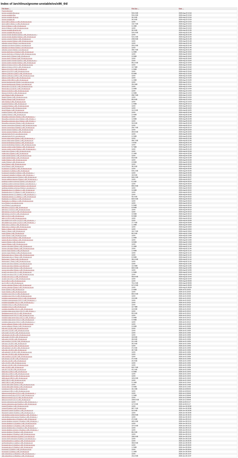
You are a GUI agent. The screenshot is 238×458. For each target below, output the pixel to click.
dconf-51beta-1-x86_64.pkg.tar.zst (13, 110)
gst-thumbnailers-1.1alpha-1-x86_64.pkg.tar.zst (17, 443)
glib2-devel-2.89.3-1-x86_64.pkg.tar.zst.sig (16, 376)
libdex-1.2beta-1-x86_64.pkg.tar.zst (13, 231)
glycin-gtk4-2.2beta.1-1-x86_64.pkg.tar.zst (15, 24)
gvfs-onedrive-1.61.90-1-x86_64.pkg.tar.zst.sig (17, 356)
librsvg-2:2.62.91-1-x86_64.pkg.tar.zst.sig (15, 91)
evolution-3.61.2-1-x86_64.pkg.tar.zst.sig (15, 304)
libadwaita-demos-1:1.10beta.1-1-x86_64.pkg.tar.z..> (19, 194)
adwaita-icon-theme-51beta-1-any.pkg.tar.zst (16, 45)
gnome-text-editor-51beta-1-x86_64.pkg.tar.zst (17, 268)
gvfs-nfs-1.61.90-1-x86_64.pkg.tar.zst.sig (15, 328)
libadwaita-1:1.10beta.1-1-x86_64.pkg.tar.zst (16, 199)
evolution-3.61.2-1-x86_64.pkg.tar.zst (14, 307)
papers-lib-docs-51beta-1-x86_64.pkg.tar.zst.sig (17, 240)
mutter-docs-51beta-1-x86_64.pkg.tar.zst (15, 153)
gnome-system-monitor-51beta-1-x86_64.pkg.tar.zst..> (19, 60)
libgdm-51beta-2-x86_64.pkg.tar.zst (13, 99)
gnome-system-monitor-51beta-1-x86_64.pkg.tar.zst (19, 63)
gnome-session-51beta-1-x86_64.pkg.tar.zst (16, 132)
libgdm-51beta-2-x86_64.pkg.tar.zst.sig (14, 97)
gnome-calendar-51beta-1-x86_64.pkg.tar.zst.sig (18, 287)
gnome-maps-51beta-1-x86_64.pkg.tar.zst (15, 250)
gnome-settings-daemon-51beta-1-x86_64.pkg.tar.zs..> (20, 179)
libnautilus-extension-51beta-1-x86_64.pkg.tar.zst (18, 123)
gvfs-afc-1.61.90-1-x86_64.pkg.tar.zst (14, 369)
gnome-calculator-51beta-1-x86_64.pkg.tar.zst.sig (18, 248)
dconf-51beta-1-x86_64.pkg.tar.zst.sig (14, 108)
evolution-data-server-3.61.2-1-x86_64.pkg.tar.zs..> (18, 322)
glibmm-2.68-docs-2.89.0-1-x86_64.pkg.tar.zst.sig (18, 75)
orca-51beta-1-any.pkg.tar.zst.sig (12, 203)
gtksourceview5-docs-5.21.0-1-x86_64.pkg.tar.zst (18, 395)
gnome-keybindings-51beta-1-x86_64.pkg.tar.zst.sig (19, 145)
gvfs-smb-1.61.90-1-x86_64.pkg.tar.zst (14, 339)
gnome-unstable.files (9, 15)
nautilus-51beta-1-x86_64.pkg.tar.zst (14, 114)
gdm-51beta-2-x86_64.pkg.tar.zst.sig (14, 101)
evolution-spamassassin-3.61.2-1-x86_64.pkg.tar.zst (19, 298)
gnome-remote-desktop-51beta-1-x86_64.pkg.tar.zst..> (19, 34)
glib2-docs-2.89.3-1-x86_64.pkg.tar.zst (14, 371)
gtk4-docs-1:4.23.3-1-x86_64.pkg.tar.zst (15, 207)
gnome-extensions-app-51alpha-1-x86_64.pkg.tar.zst (19, 404)
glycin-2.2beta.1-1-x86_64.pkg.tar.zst (14, 26)
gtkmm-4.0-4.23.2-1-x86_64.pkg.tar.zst (14, 69)
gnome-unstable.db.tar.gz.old (11, 30)
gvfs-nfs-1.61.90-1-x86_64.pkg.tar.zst (14, 361)
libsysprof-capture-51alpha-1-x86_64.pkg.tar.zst (17, 410)
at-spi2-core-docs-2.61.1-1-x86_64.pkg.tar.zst (16, 272)
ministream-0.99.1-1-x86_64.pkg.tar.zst (14, 389)
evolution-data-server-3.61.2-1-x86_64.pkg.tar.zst (18, 320)
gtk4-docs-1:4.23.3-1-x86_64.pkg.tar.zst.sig (16, 209)
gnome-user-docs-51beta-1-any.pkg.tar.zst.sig (17, 263)
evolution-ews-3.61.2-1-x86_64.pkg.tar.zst (15, 294)
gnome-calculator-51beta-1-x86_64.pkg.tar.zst (17, 246)
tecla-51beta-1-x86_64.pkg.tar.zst (13, 166)
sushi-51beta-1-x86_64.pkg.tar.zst (13, 233)
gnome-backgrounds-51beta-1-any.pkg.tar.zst (16, 84)
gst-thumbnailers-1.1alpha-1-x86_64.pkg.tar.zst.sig (18, 441)
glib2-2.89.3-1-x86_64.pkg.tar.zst (12, 382)
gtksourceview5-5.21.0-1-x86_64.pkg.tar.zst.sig (17, 397)
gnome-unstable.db (8, 19)
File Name (5, 8)
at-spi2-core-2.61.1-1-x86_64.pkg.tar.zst (15, 276)
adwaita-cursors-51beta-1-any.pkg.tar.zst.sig (16, 43)
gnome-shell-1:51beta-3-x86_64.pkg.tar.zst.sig (17, 58)
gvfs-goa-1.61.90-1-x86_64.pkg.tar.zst (14, 343)
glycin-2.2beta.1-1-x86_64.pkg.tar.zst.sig (15, 28)
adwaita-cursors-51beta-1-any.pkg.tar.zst (15, 50)
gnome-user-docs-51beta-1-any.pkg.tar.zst (15, 266)
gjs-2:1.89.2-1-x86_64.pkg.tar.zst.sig (13, 281)
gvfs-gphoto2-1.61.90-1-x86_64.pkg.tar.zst (15, 348)
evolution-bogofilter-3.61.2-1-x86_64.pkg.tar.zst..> (18, 302)
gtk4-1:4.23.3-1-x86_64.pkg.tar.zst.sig (14, 218)
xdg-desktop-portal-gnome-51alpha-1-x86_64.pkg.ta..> (20, 415)
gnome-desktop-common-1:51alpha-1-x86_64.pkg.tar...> (20, 421)
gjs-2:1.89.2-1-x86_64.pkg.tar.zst (12, 283)
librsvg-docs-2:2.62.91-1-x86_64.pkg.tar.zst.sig (17, 86)
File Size (134, 8)
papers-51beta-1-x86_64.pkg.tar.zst (13, 242)
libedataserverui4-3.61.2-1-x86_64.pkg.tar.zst (16, 313)
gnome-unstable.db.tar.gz (10, 17)
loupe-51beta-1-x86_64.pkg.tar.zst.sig (14, 292)
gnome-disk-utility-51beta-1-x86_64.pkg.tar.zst (17, 387)
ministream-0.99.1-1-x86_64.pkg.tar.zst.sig (16, 391)
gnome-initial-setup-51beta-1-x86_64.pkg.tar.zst (17, 140)
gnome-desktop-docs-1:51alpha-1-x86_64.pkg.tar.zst (19, 419)
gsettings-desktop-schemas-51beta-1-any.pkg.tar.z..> (19, 188)
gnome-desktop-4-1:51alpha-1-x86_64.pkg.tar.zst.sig (19, 423)
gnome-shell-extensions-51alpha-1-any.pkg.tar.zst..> (19, 438)
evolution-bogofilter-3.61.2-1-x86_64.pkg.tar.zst (17, 309)
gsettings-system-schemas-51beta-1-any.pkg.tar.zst (18, 181)
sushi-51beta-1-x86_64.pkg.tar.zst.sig (14, 235)
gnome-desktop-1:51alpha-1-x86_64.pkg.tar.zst (17, 432)
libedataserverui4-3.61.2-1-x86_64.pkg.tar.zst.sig (18, 315)
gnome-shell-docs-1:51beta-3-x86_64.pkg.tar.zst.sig (19, 54)
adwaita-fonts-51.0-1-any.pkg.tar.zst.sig (14, 134)
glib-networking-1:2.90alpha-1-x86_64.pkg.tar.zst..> (18, 454)
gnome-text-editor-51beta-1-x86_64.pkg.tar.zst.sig (18, 270)
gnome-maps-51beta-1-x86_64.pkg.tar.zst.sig (16, 253)
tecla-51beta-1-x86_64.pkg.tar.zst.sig (14, 164)
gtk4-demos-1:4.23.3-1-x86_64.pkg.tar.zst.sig (16, 212)
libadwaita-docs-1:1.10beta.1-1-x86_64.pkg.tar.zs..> (19, 192)
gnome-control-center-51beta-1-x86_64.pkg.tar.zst (18, 147)
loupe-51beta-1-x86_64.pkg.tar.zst (13, 289)
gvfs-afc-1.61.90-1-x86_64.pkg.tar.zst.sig (15, 365)
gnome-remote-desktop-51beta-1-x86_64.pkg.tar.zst (19, 37)
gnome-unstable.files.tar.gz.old (12, 32)
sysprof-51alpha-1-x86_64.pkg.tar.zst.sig (15, 406)
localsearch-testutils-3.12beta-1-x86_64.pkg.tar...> (18, 173)
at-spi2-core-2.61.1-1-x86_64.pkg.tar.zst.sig (16, 279)
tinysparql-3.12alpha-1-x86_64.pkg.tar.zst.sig (16, 449)
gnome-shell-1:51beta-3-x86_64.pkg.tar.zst (16, 56)
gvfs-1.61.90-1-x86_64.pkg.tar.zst (13, 367)
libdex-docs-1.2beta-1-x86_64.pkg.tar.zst (15, 225)
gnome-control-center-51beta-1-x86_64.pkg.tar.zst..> (19, 149)
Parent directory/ (7, 11)
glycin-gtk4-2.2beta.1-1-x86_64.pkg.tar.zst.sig (17, 22)
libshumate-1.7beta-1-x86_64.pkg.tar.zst (15, 259)
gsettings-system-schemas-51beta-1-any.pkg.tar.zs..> (19, 184)
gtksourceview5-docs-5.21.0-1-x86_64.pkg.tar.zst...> (19, 393)
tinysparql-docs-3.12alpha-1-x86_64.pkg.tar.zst (17, 447)
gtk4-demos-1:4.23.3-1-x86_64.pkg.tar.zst (15, 214)
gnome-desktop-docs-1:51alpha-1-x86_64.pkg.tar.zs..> (20, 428)
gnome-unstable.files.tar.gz (10, 13)
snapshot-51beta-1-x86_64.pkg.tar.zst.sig (15, 106)
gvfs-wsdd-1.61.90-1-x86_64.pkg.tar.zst (15, 337)
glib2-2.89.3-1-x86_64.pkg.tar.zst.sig (14, 380)
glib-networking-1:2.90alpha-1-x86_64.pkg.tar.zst (18, 456)
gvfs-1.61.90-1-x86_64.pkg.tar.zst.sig (14, 363)
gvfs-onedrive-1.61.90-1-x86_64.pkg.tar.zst (16, 341)
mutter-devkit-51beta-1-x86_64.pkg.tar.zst (15, 158)
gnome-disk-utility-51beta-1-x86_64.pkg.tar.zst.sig (18, 384)
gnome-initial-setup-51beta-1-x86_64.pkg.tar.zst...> (18, 138)
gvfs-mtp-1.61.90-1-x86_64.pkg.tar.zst (14, 350)
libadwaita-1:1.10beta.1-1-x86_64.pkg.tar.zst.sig (17, 201)
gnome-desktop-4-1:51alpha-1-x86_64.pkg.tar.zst (18, 426)
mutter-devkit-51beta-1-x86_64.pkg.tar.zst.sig (16, 155)
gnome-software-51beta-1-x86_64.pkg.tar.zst (16, 326)
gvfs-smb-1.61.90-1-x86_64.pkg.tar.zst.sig (15, 330)
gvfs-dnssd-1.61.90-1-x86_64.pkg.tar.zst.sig (16, 335)
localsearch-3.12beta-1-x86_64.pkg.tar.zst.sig (17, 168)
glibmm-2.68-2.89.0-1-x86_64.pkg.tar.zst (15, 80)
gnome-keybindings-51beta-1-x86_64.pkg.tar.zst (17, 142)
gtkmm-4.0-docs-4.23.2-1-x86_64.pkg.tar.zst (16, 67)
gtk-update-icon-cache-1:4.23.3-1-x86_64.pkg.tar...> (19, 220)
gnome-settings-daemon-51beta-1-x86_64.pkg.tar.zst (19, 177)
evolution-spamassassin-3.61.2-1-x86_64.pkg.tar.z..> (19, 300)
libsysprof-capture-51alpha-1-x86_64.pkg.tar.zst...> (18, 413)
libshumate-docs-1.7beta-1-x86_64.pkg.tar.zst (17, 257)
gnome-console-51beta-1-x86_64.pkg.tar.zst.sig (17, 41)
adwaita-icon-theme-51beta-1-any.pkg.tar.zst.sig (17, 47)
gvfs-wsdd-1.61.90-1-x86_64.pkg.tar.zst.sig (16, 333)
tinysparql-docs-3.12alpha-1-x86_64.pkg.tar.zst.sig (18, 445)
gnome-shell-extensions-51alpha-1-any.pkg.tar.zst (18, 436)
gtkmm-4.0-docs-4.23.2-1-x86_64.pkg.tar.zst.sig (17, 65)
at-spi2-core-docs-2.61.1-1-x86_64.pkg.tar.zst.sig (18, 274)
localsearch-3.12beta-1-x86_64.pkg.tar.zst (15, 171)
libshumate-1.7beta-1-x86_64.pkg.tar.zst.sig (16, 261)
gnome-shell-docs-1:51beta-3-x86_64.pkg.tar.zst (17, 52)
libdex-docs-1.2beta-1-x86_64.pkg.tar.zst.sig (16, 227)
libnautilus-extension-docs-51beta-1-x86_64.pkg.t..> (19, 119)
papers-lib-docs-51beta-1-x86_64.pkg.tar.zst (16, 238)
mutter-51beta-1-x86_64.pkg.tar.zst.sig (14, 160)
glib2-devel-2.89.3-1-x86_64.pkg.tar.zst (14, 378)
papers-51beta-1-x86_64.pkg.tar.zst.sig (14, 244)
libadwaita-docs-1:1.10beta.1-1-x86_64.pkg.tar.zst (18, 190)
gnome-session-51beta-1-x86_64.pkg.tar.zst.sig (17, 130)
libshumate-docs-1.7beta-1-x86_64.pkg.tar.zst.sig (18, 255)
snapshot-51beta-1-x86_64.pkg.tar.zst (14, 104)
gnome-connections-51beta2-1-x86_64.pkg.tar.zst (18, 127)
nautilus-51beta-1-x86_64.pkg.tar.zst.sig (15, 112)
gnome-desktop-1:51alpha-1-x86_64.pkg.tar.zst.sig (18, 434)
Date (180, 8)
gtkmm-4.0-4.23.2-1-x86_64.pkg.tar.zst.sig (15, 71)
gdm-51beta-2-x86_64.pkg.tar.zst (12, 95)
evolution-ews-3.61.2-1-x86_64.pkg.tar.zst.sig (17, 296)
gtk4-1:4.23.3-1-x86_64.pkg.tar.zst (13, 216)
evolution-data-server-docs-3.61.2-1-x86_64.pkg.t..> (19, 311)
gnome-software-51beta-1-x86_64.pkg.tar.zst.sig (17, 324)
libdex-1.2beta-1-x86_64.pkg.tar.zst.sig (14, 229)
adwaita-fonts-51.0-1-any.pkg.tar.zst (13, 136)
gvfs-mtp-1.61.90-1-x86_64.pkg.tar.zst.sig (15, 354)
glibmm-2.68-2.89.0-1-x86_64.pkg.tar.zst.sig (16, 78)
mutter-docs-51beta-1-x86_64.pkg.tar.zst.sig (16, 151)
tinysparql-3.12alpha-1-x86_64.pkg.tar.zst (15, 451)
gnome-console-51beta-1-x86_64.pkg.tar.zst (16, 39)
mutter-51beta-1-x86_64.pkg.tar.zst (13, 162)
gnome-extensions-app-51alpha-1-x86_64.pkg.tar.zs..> (20, 402)
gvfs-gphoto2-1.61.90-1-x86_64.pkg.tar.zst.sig (17, 352)
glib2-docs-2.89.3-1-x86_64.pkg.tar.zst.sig (15, 374)
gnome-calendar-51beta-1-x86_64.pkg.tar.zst (16, 285)
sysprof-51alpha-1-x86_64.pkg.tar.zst (14, 408)
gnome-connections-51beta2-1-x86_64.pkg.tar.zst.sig (19, 125)
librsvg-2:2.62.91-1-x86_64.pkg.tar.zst (14, 93)
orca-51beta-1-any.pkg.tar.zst (11, 205)
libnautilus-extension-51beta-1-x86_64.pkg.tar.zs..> (18, 117)
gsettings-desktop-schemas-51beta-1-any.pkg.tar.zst (19, 186)
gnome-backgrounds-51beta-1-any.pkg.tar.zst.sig (18, 82)
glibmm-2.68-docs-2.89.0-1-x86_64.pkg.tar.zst (17, 73)
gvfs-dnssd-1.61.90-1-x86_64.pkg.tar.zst (15, 359)
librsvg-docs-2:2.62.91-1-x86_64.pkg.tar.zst (16, 88)
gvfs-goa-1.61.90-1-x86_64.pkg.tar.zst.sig (15, 346)
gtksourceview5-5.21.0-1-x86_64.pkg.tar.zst (16, 400)
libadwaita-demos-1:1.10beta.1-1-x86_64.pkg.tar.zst (19, 197)
